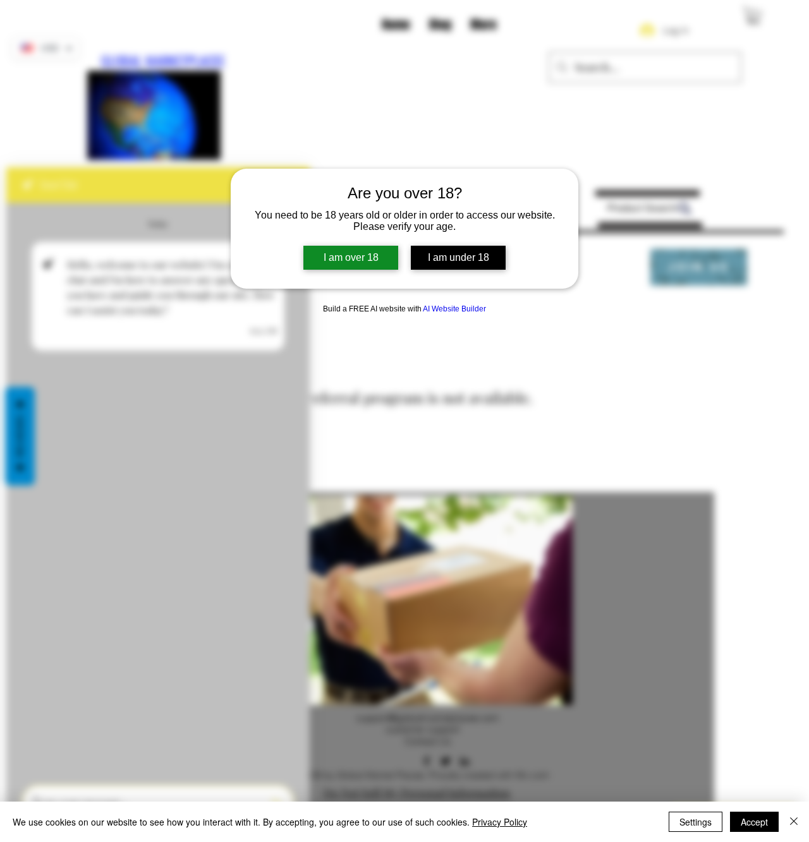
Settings (695, 821)
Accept (754, 821)
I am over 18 (351, 257)
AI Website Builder (454, 308)
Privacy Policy (499, 821)
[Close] (793, 822)
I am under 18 (458, 257)
